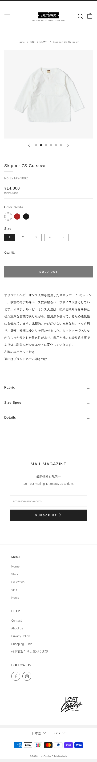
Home (21, 42)
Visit (14, 590)
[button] (36, 145)
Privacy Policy (20, 636)
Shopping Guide (21, 644)
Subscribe (46, 515)
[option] (48, 94)
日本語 (36, 733)
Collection (17, 582)
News (15, 597)
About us (17, 628)
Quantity (9, 252)
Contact (16, 620)
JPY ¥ (56, 733)
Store (14, 574)
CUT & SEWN (39, 42)
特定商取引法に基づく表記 (29, 652)
